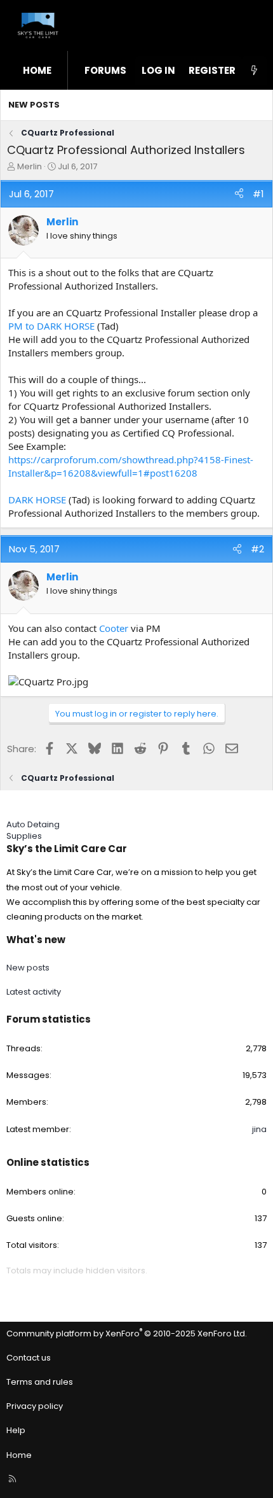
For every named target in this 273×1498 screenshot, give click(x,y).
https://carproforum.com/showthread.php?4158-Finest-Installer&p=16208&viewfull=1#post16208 (130, 466)
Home (37, 70)
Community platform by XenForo (126, 1333)
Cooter (113, 628)
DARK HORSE (37, 499)
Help (15, 1430)
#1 (258, 193)
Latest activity (33, 992)
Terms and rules (39, 1382)
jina (259, 1129)
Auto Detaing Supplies (33, 830)
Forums (105, 70)
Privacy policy (34, 1406)
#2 (257, 549)
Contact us (28, 1358)
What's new (35, 939)
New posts (34, 105)
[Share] (239, 193)
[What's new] (254, 70)
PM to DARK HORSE (51, 325)
